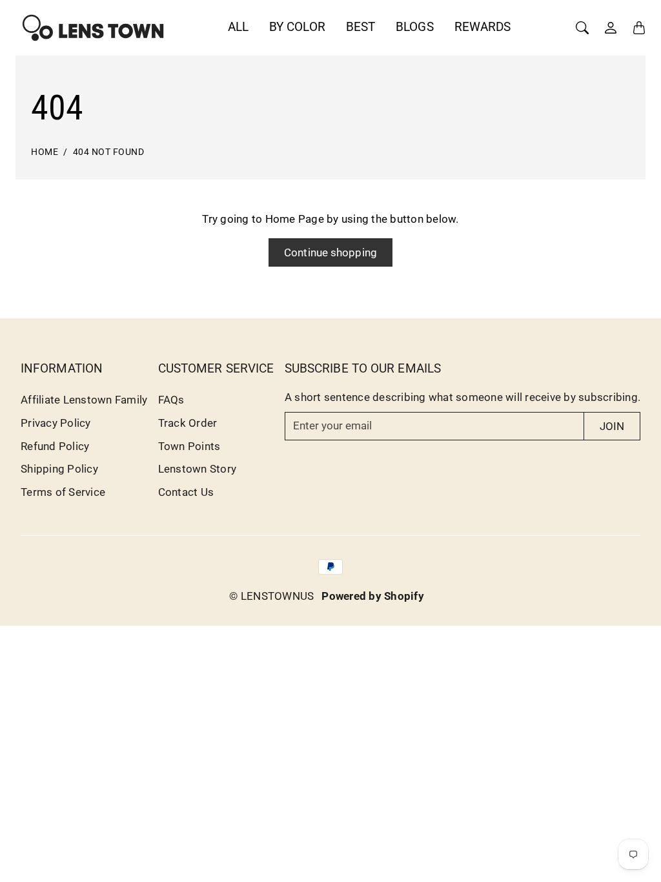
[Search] (582, 28)
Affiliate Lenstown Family (84, 399)
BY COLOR (297, 26)
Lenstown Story (197, 468)
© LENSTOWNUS (271, 596)
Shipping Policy (59, 468)
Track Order (188, 422)
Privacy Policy (56, 422)
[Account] (610, 28)
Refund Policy (55, 446)
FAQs (171, 399)
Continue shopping (330, 252)
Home (44, 152)
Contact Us (186, 492)
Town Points (189, 446)
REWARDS (482, 26)
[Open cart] (639, 28)
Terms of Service (63, 492)
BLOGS (415, 26)
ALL (238, 26)
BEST (360, 26)
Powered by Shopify (372, 596)
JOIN (612, 426)
